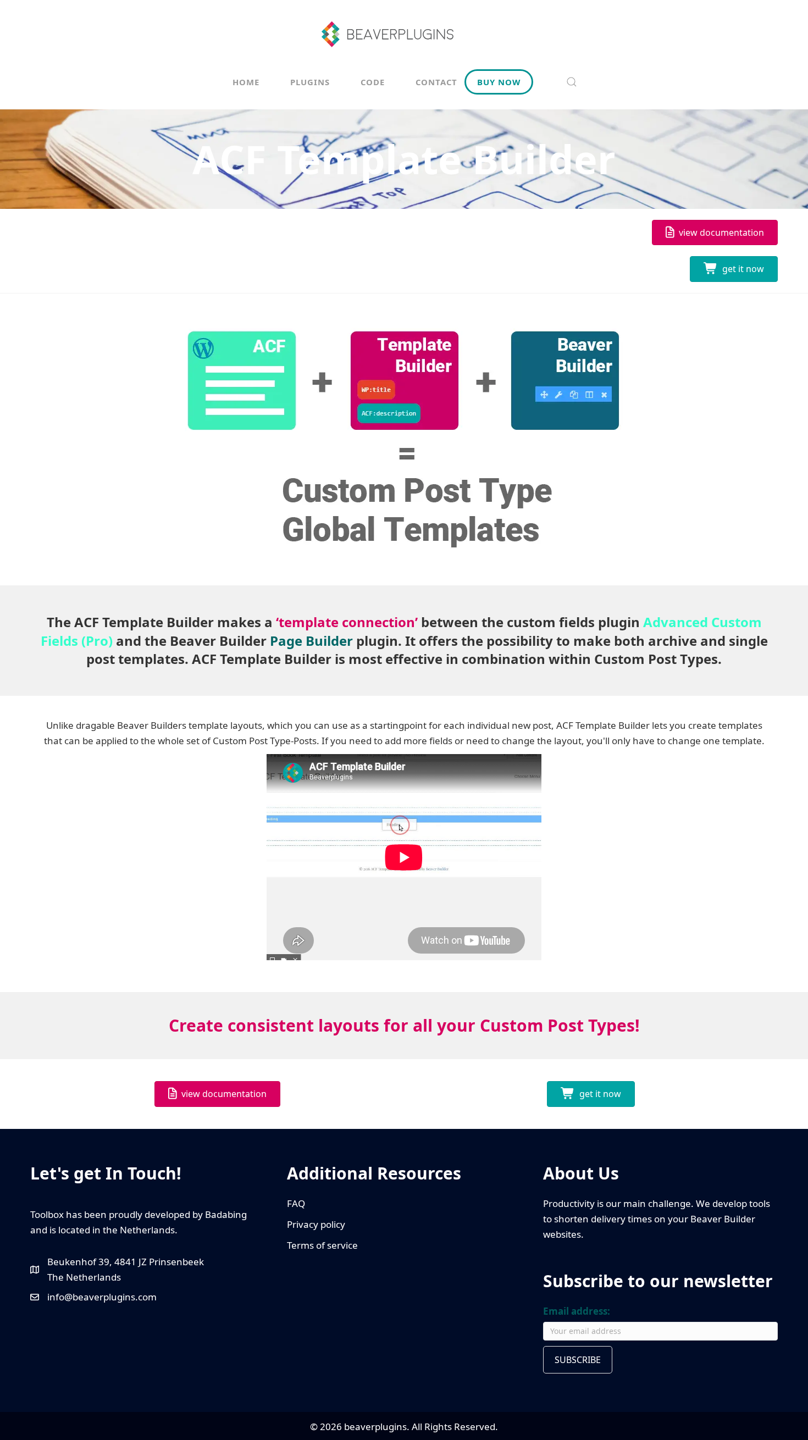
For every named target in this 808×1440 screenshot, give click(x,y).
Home (246, 81)
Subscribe (578, 1360)
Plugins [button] (310, 81)
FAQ (296, 1203)
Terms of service (322, 1245)
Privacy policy (316, 1224)
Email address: (576, 1311)
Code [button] (373, 81)
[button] (572, 82)
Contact (436, 81)
